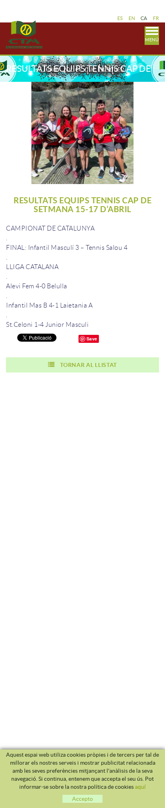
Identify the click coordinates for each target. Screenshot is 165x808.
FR (156, 18)
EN (132, 18)
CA (144, 18)
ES (120, 18)
